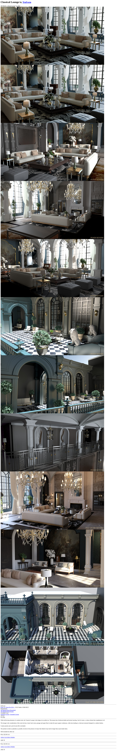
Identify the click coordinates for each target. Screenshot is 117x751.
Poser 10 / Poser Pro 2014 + (8, 707)
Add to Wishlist (11, 737)
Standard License (5, 714)
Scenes (12, 711)
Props (8, 710)
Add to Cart (4, 737)
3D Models (3, 710)
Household (13, 710)
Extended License (14, 714)
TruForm (27, 2)
